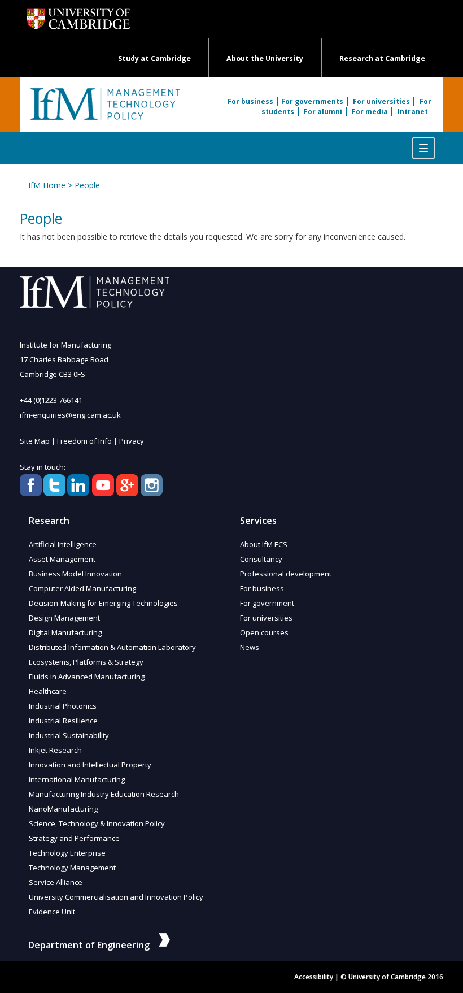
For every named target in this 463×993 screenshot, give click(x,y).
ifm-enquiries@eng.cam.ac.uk (70, 415)
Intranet (413, 111)
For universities (381, 101)
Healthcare (48, 691)
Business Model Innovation (75, 574)
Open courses (264, 632)
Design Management (64, 618)
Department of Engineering (89, 945)
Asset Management (62, 559)
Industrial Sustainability (69, 735)
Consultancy (261, 559)
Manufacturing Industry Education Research (104, 794)
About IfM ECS (263, 544)
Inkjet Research (55, 750)
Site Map (35, 441)
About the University (264, 58)
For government (267, 603)
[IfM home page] (104, 110)
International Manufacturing (77, 779)
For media (370, 111)
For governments (312, 101)
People (87, 185)
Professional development (285, 574)
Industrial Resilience (63, 721)
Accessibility (313, 977)
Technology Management (72, 867)
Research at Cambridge (382, 58)
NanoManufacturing (63, 809)
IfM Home (46, 185)
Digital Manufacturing (65, 632)
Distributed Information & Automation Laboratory (112, 647)
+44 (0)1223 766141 (51, 400)
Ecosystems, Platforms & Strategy (86, 662)
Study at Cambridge (154, 58)
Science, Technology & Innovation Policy (97, 823)
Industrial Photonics (63, 706)
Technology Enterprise (67, 853)
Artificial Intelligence (63, 544)
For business (250, 101)
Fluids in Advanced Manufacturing (87, 676)
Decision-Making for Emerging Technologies (103, 603)
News (249, 647)
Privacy (131, 441)
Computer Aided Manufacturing (82, 588)
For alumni (323, 111)
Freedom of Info (84, 441)
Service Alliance (55, 882)
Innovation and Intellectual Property (90, 765)
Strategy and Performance (74, 838)
